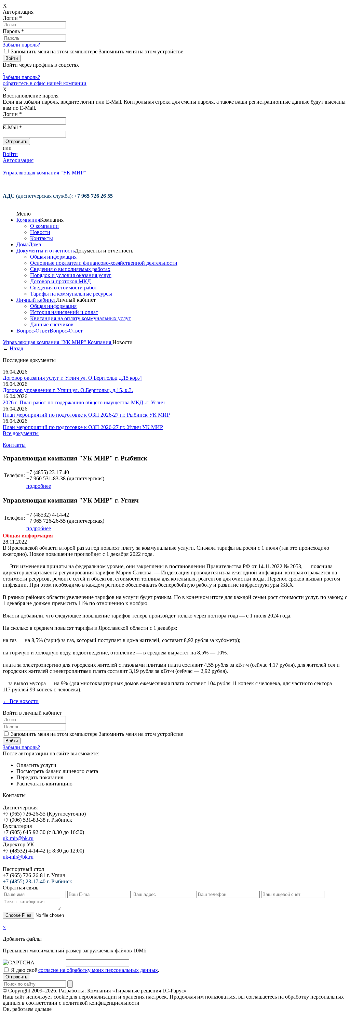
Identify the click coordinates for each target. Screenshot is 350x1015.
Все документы (21, 433)
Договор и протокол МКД (60, 281)
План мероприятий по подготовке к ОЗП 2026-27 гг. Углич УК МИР (83, 427)
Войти (10, 154)
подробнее (38, 486)
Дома (22, 244)
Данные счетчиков (51, 324)
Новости (40, 232)
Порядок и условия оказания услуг (70, 275)
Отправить (16, 976)
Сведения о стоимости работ (63, 287)
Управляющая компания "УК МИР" (45, 342)
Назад (16, 348)
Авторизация (18, 160)
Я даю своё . (85, 970)
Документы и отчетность (45, 250)
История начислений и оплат (64, 312)
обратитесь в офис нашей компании (44, 83)
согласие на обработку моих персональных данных (98, 970)
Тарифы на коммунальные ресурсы (71, 294)
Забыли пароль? (21, 45)
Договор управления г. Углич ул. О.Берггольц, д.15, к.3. (68, 390)
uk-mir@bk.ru (18, 838)
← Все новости (21, 701)
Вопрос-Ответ (33, 331)
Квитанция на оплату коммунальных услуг (80, 318)
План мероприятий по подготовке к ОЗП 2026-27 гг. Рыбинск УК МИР (86, 415)
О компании (44, 226)
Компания (28, 220)
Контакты (41, 238)
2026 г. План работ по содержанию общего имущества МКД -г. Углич (84, 402)
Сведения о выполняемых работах (70, 269)
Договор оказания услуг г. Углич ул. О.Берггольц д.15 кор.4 (72, 378)
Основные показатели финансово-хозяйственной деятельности (103, 263)
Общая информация (53, 257)
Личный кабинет (36, 300)
